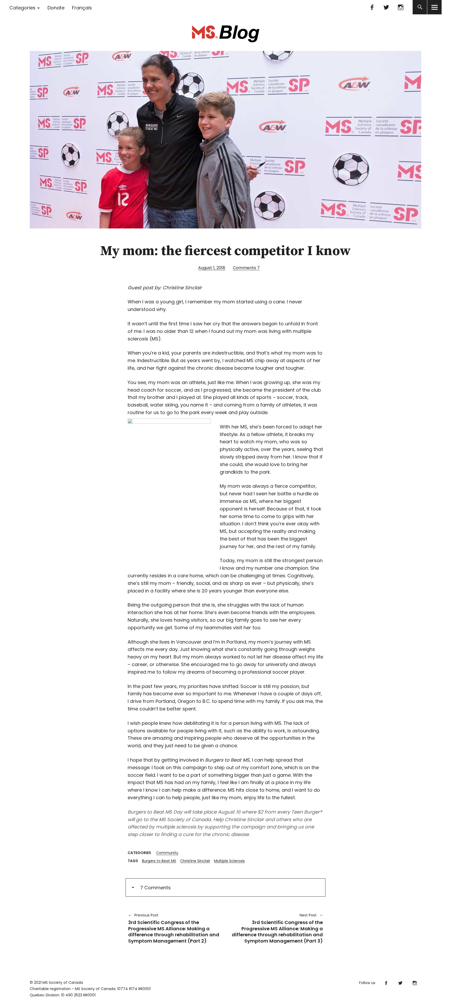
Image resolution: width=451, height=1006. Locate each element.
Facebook (372, 7)
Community (167, 852)
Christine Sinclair (195, 860)
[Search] (420, 7)
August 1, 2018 (211, 268)
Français (82, 7)
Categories (22, 7)
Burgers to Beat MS (159, 860)
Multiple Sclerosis (229, 860)
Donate (56, 7)
